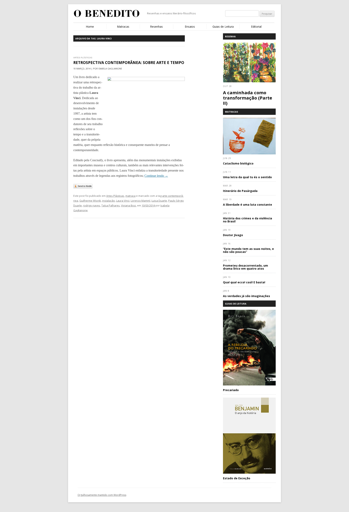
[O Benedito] (106, 15)
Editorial (256, 26)
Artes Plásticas (115, 196)
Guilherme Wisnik (90, 200)
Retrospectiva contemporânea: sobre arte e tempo (128, 62)
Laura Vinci (122, 200)
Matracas (123, 26)
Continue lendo (156, 175)
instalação (108, 200)
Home (90, 26)
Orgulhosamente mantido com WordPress (102, 495)
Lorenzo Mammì (140, 200)
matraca (130, 196)
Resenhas (156, 26)
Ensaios (190, 26)
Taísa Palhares (110, 205)
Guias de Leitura (223, 26)
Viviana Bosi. (129, 205)
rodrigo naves (91, 205)
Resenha (230, 36)
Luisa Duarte (159, 200)
